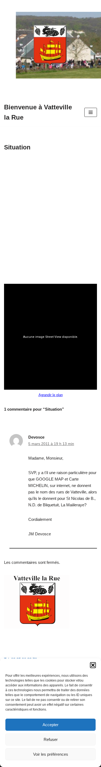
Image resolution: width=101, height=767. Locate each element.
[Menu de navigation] (90, 112)
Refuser (51, 739)
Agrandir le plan (51, 395)
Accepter (50, 724)
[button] (93, 665)
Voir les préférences (50, 754)
